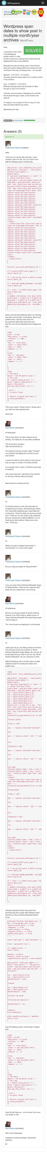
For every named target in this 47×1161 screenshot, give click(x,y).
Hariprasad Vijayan (13, 147)
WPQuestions (13, 3)
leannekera (19, 120)
